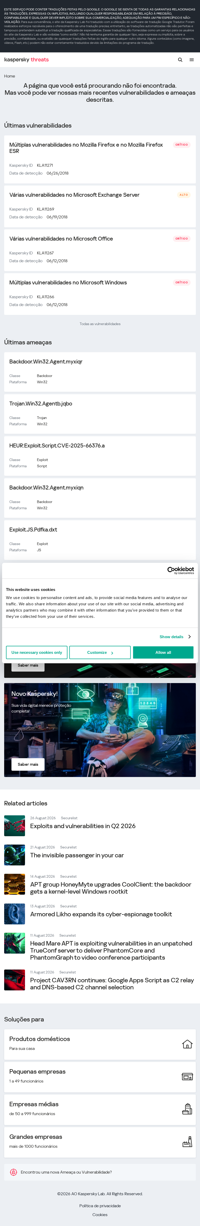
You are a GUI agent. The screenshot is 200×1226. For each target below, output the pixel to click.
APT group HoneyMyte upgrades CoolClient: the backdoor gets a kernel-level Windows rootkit (110, 888)
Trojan (42, 418)
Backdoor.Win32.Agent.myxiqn (46, 488)
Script (42, 466)
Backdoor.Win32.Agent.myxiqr (46, 361)
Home (9, 76)
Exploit (42, 460)
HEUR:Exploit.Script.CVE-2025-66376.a (57, 445)
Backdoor (44, 376)
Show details (171, 637)
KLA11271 (45, 165)
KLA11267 (45, 252)
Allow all (163, 652)
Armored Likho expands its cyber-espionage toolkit (101, 914)
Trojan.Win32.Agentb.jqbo (40, 403)
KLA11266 (45, 296)
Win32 (42, 382)
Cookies (100, 1214)
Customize (97, 652)
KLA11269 (45, 209)
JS (39, 550)
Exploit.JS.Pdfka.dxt (33, 530)
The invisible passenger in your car (77, 855)
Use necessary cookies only (36, 652)
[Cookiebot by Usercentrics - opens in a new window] (171, 571)
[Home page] (26, 60)
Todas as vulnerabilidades (100, 324)
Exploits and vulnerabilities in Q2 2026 (83, 826)
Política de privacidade (100, 1205)
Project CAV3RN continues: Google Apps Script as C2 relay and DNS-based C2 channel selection (112, 984)
